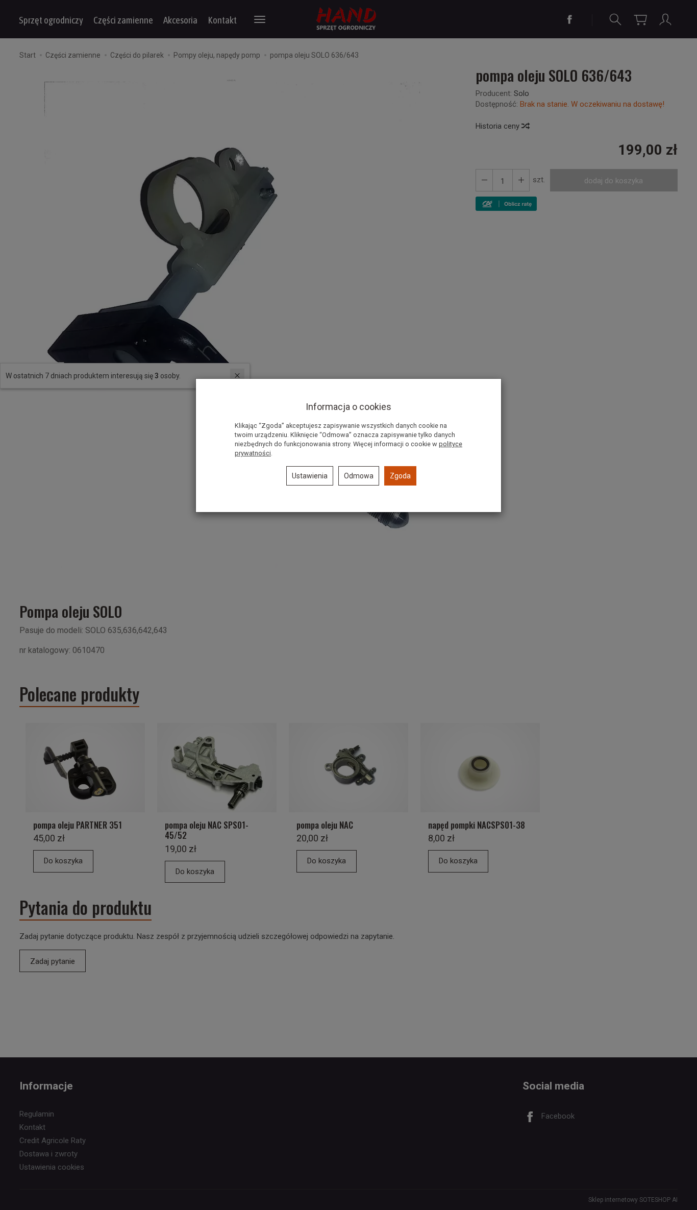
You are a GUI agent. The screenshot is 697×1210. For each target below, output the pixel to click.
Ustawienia (310, 476)
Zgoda (400, 476)
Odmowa (359, 476)
